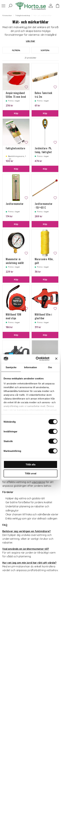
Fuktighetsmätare (15, 148)
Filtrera (16, 50)
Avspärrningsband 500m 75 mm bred (16, 95)
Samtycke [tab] (11, 367)
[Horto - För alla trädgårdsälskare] (30, 6)
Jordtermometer (15, 204)
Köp (16, 113)
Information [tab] (30, 367)
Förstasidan (7, 15)
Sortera (45, 50)
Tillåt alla (30, 464)
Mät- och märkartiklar (42, 15)
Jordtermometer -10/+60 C (44, 205)
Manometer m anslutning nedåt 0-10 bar (15, 263)
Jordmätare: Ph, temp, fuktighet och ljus (43, 152)
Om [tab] (50, 367)
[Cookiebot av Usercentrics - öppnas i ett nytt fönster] (37, 359)
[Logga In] (50, 6)
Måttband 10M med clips (13, 316)
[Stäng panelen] (56, 358)
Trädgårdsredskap (22, 15)
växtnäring (38, 482)
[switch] (52, 431)
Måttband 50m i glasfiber (43, 316)
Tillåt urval (30, 473)
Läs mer (30, 41)
